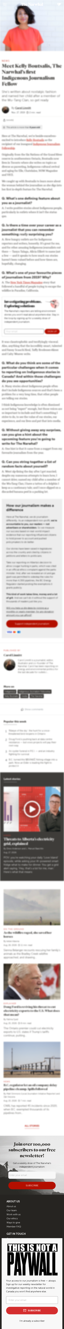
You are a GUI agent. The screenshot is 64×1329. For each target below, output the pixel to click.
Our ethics (12, 1218)
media (24, 696)
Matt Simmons (13, 1093)
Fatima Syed (12, 1019)
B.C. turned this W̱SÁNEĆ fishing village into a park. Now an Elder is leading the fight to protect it (33, 762)
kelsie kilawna (13, 941)
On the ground (14, 929)
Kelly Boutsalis (35, 140)
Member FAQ (14, 1226)
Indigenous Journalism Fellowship (34, 691)
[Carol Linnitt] (6, 109)
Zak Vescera (9, 1097)
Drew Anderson (14, 848)
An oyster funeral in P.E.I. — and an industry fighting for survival (31, 753)
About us (11, 1206)
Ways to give (13, 1222)
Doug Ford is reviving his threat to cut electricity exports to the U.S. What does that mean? (32, 1010)
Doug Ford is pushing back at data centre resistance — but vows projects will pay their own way (32, 742)
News (6, 60)
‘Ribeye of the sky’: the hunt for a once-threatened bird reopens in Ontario (29, 732)
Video (7, 835)
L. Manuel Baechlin (34, 848)
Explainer (10, 1003)
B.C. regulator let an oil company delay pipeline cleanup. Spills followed (30, 1087)
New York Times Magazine (26, 283)
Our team (12, 1210)
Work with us (14, 1214)
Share (10, 120)
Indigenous (10, 691)
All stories (32, 1125)
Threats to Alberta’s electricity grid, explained (29, 841)
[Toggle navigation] (4, 4)
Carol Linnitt (23, 108)
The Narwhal (37, 696)
